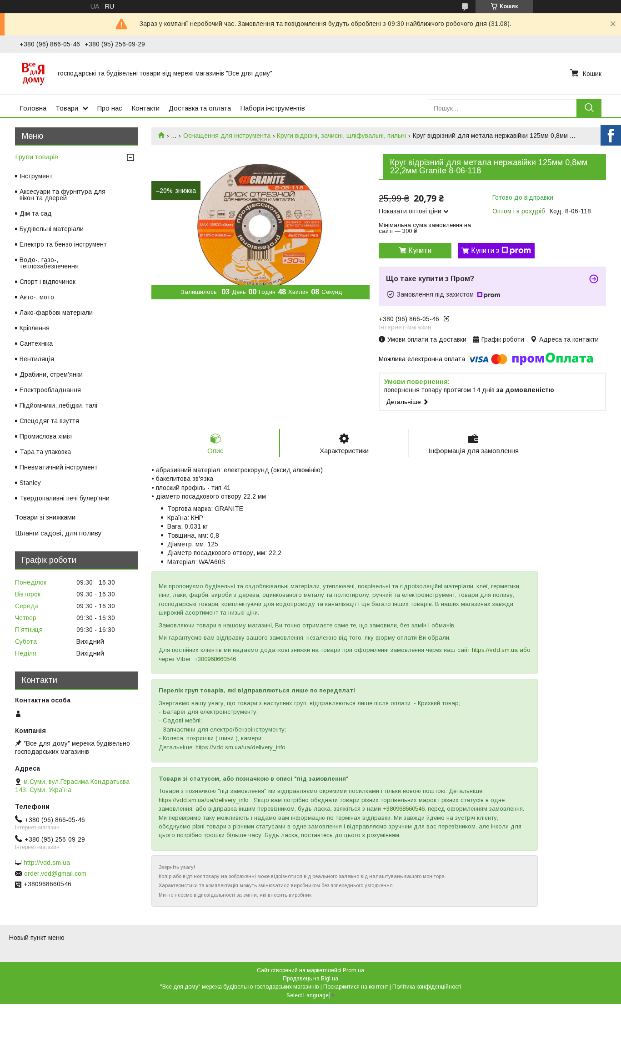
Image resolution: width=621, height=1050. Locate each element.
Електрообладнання (50, 390)
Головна (33, 108)
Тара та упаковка (45, 451)
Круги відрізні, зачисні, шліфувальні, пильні (341, 135)
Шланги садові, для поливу (58, 533)
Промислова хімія (46, 436)
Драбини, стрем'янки (51, 374)
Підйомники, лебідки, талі (58, 405)
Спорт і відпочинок (47, 281)
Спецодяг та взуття (49, 420)
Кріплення (35, 328)
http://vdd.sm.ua (47, 862)
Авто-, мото (37, 297)
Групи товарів (36, 157)
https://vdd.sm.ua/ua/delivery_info (204, 800)
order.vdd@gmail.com (55, 873)
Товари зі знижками (45, 517)
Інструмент (36, 176)
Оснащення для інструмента (226, 135)
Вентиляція (37, 359)
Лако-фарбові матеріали (56, 312)
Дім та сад (36, 213)
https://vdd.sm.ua (495, 649)
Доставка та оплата (200, 108)
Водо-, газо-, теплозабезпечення (49, 263)
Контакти (145, 108)
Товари (66, 108)
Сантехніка (36, 343)
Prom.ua (353, 970)
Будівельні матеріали (52, 228)
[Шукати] (588, 108)
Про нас (109, 108)
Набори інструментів (272, 108)
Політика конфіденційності (426, 987)
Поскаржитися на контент (355, 987)
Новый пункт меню (37, 937)
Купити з (485, 250)
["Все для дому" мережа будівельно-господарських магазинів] (33, 73)
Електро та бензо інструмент (63, 244)
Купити (419, 250)
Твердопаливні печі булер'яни (65, 498)
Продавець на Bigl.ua (310, 978)
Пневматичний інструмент (59, 467)
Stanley (30, 482)
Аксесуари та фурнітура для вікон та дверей (62, 195)
